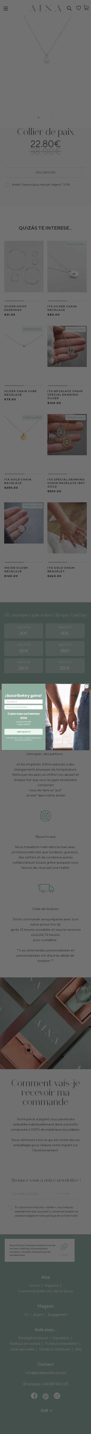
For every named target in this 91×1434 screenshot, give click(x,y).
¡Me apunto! (23, 731)
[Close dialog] (86, 686)
